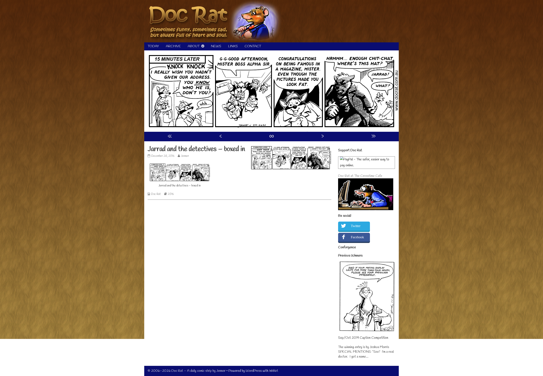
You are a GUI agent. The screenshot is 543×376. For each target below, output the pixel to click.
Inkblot (273, 371)
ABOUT (194, 46)
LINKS (233, 46)
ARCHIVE (173, 46)
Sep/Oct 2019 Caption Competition (363, 338)
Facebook (357, 237)
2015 (171, 194)
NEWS (216, 46)
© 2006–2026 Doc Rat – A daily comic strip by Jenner (186, 371)
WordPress (254, 371)
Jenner (185, 156)
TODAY (153, 46)
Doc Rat (156, 194)
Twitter (355, 226)
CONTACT (253, 46)
